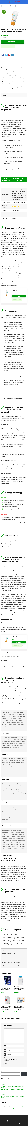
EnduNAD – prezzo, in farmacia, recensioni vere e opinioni (19, 988)
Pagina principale (5, 6)
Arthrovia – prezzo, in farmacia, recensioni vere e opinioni (6, 988)
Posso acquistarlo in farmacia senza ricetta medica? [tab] (13, 958)
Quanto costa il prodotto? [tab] (9, 950)
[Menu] (1, 2)
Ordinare (13, 42)
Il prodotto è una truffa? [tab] (9, 953)
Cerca (2, 1071)
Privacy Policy (5, 1116)
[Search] (25, 2)
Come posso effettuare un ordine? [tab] (11, 962)
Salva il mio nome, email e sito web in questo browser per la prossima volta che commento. (13, 1059)
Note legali (19, 1116)
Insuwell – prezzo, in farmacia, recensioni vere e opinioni (19, 1008)
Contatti (23, 1116)
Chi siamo (4, 1117)
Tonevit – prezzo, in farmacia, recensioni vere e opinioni (6, 1008)
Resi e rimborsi (19, 1117)
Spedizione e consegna (11, 1117)
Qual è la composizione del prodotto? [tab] (12, 934)
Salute (11, 6)
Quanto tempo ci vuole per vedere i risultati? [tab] (14, 966)
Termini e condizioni (13, 1116)
